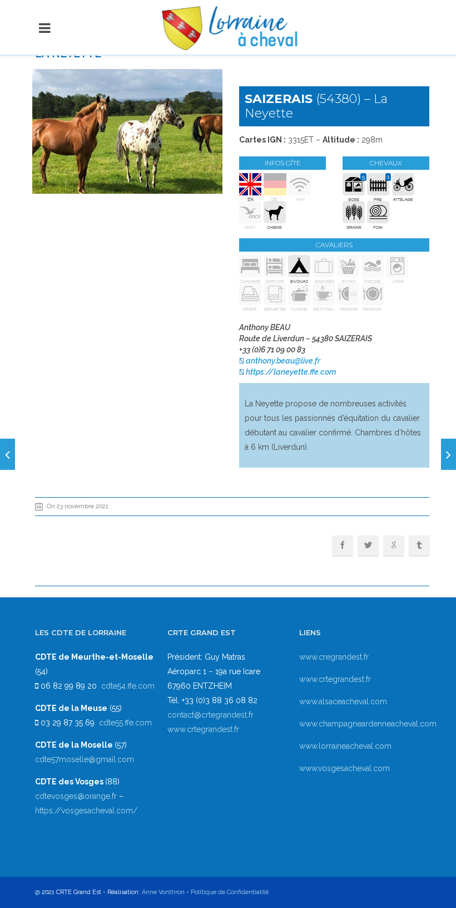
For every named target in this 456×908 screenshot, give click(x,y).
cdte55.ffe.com (125, 722)
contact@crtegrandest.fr (210, 714)
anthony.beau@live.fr (283, 360)
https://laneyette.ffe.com (291, 371)
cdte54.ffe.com (128, 685)
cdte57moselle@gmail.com (84, 759)
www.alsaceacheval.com (343, 701)
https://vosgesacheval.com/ (86, 810)
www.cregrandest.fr (334, 656)
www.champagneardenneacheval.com (368, 723)
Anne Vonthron (163, 892)
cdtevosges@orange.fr (77, 796)
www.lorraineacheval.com (345, 746)
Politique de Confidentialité (230, 892)
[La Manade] (7, 454)
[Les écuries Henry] (448, 454)
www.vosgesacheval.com (344, 768)
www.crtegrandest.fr (203, 729)
